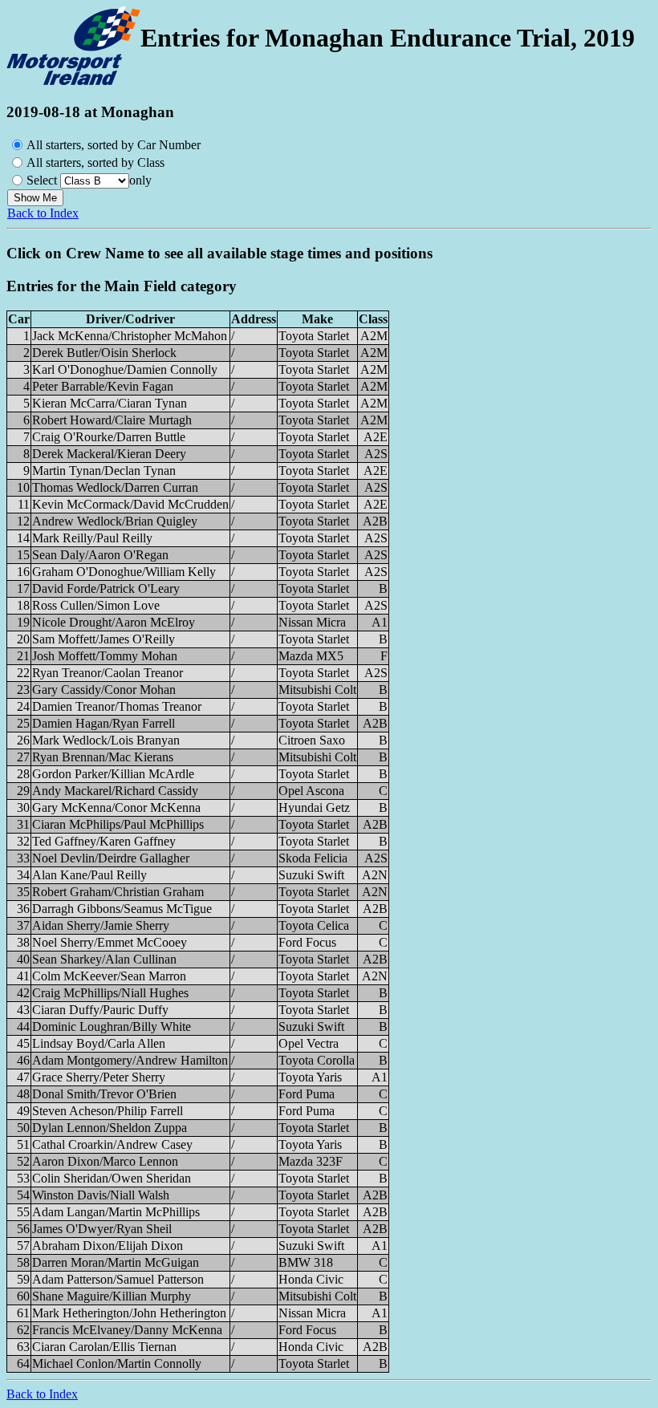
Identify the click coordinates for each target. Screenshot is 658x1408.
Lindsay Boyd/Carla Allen (98, 1043)
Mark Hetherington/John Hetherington (129, 1313)
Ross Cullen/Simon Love (96, 605)
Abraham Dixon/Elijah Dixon (107, 1245)
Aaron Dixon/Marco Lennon (105, 1161)
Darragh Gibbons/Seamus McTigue (122, 908)
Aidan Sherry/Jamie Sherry (100, 925)
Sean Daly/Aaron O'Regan (100, 555)
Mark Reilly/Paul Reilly (92, 538)
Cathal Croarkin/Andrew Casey (112, 1144)
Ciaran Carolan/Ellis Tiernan (104, 1346)
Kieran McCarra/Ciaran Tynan (109, 403)
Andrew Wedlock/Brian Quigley (114, 521)
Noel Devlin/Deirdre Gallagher (110, 858)
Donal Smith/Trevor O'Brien (104, 1094)
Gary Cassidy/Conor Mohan (104, 689)
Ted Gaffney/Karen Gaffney (104, 841)
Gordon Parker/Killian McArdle (113, 774)
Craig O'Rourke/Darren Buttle (108, 437)
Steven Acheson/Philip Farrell (107, 1111)
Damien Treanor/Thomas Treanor (116, 706)
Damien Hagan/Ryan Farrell (103, 723)
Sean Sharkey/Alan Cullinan (104, 959)
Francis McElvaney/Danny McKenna (127, 1330)
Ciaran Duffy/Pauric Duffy (100, 1009)
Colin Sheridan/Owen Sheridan (111, 1178)
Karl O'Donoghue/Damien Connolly (124, 369)
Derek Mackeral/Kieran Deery (109, 454)
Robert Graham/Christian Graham (118, 892)
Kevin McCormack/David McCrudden (130, 504)
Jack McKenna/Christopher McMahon (129, 336)
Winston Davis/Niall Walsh (100, 1195)
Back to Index (43, 213)
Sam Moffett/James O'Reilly (103, 639)
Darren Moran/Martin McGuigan (115, 1262)
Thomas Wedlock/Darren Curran (115, 487)
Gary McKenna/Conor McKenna (116, 807)
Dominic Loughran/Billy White (111, 1026)
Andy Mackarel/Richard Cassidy (115, 790)
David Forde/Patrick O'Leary (106, 588)
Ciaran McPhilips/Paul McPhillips (118, 824)
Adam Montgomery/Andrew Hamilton (130, 1060)
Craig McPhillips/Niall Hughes (110, 993)
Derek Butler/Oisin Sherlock (104, 352)
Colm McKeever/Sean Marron (109, 976)
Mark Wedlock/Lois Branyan (106, 740)
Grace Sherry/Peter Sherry (98, 1077)
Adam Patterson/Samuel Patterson (118, 1279)
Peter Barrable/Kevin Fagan (102, 386)
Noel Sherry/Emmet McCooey (109, 942)
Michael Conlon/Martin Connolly (116, 1363)
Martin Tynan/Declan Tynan (104, 470)
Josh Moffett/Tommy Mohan (104, 656)
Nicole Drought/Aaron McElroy (113, 622)
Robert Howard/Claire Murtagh (112, 420)
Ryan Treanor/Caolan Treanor (107, 673)
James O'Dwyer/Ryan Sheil (102, 1229)
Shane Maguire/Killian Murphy (111, 1296)
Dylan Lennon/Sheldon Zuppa (109, 1127)
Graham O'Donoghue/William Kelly (124, 571)
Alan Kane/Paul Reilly (89, 875)
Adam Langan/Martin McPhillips (116, 1212)
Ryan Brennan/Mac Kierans (102, 757)
